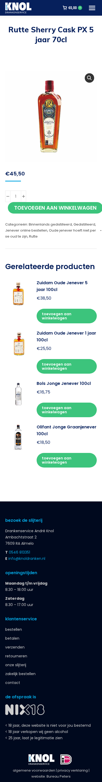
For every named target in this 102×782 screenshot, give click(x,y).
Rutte (33, 236)
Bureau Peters (59, 776)
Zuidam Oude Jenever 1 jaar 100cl (66, 336)
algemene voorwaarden (34, 770)
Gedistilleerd (84, 224)
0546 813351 (19, 552)
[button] (89, 78)
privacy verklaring (73, 770)
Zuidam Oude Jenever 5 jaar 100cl (62, 286)
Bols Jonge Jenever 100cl (64, 383)
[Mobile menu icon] (92, 8)
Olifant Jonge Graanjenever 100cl (67, 430)
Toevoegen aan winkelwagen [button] (56, 316)
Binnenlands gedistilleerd (50, 224)
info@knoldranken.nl (26, 558)
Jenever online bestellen (26, 230)
